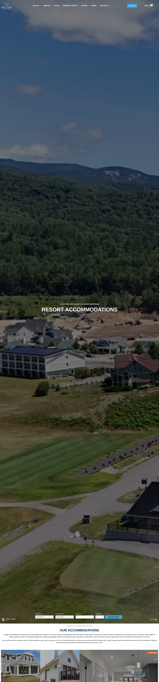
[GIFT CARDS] (3, 619)
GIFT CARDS (11, 619)
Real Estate (104, 5)
